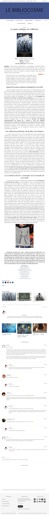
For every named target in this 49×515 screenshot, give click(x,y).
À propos (34, 1)
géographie (4, 304)
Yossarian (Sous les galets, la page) (24, 278)
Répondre (45, 364)
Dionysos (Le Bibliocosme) (24, 271)
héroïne (14, 304)
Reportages (23, 1)
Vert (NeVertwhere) (24, 277)
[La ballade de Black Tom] (39, 297)
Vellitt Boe (35, 304)
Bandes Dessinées (18, 1)
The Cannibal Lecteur (10, 419)
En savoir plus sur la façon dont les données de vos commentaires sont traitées (32, 489)
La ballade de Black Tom (36, 301)
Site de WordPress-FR (5, 505)
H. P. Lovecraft (9, 304)
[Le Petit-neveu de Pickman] (24, 297)
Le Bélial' (17, 304)
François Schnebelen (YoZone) (24, 272)
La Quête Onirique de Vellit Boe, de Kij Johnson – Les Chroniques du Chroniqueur (15, 459)
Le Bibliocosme (24, 9)
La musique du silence (6, 334)
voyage (39, 304)
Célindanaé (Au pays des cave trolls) (24, 269)
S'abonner (20, 506)
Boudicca (4, 306)
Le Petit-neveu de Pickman (21, 301)
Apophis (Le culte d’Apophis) (24, 266)
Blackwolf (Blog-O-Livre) (25, 267)
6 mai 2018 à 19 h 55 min (9, 420)
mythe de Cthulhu (26, 304)
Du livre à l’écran (29, 1)
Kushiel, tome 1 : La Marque (38, 334)
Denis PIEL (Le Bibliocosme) (12, 513)
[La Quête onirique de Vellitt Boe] (9, 297)
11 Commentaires (44, 306)
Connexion (3, 499)
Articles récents (5, 1)
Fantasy (24, 27)
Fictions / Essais (11, 1)
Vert (7, 436)
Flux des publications (5, 501)
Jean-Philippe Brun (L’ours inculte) (24, 273)
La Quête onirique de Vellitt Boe (7, 301)
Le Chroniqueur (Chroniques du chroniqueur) (24, 270)
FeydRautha (8, 392)
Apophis (7, 345)
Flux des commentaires (6, 503)
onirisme (31, 304)
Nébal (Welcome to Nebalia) (24, 276)
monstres (21, 304)
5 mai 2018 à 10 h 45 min (9, 346)
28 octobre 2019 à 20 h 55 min (6, 458)
